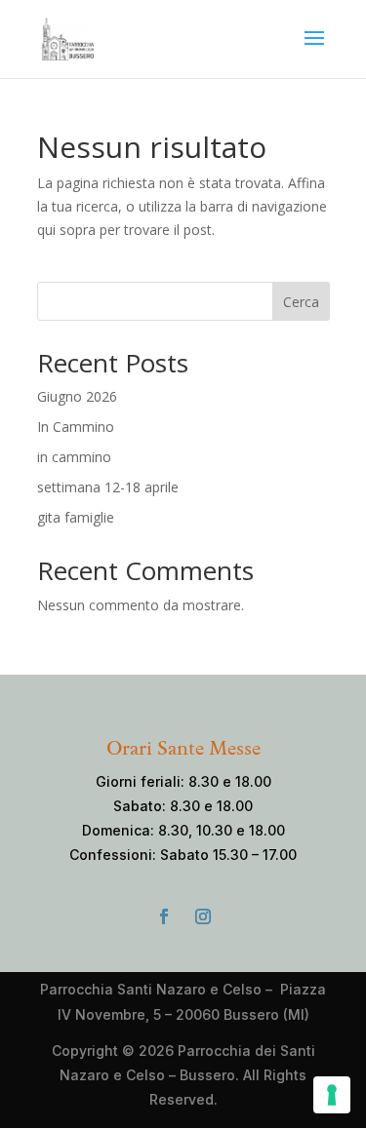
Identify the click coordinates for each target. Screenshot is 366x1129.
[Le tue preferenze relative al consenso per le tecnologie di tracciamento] (331, 1094)
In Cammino (75, 426)
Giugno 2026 (77, 396)
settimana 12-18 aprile (108, 487)
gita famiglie (75, 517)
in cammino (74, 457)
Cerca (301, 301)
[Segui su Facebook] (164, 916)
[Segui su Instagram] (203, 916)
